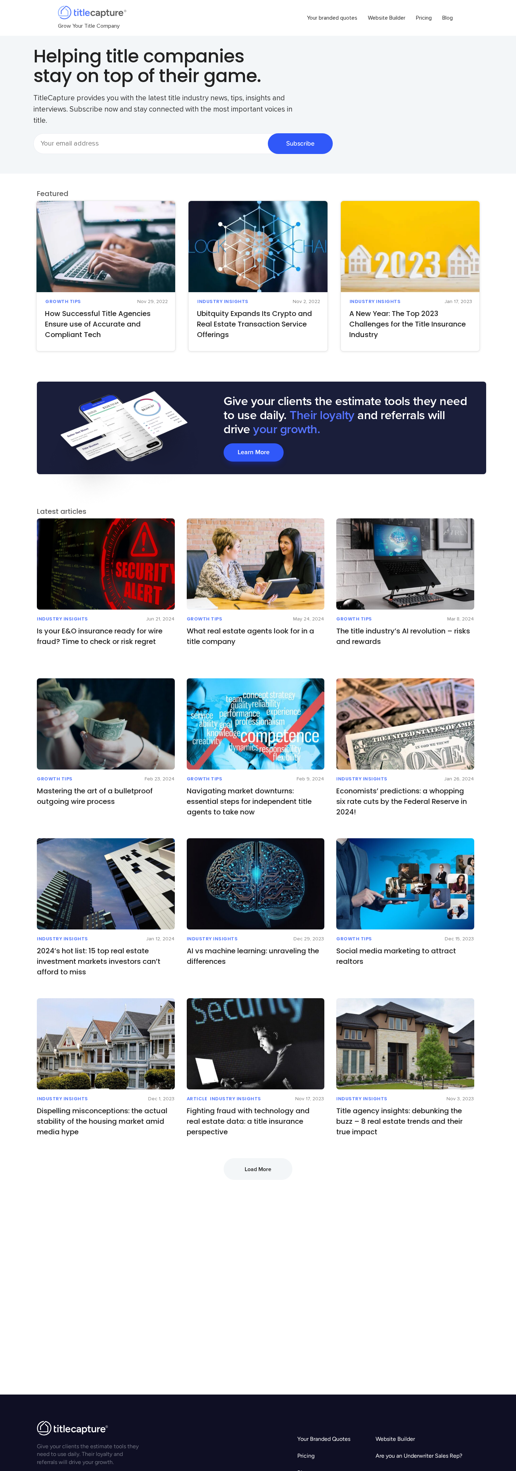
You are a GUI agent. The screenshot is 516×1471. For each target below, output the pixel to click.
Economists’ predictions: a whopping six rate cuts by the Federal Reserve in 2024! (401, 801)
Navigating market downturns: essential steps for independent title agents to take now (249, 801)
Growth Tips (63, 301)
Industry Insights (223, 301)
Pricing (424, 17)
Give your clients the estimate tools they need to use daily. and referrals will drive (345, 415)
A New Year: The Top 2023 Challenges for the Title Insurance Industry (407, 324)
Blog (447, 17)
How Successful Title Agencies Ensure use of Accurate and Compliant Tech (98, 324)
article (197, 1098)
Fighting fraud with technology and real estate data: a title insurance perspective (248, 1121)
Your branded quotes (332, 17)
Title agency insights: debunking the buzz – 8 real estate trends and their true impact (399, 1121)
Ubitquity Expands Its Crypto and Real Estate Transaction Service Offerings (254, 324)
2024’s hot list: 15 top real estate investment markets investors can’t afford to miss (98, 961)
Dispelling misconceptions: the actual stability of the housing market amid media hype (102, 1121)
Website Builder (386, 17)
